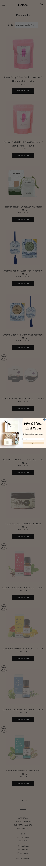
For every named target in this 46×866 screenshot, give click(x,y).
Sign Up (33, 443)
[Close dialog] (44, 419)
